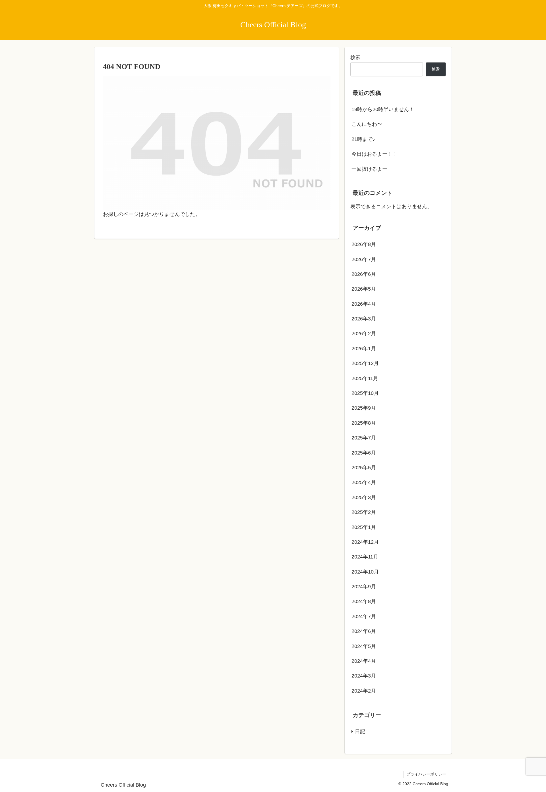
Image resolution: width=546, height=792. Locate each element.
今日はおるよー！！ (374, 154)
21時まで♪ (363, 139)
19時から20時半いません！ (382, 109)
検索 (355, 57)
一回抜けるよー (369, 169)
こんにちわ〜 (366, 124)
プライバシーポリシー (426, 774)
